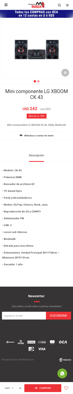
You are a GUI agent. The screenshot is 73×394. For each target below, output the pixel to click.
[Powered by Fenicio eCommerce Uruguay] (65, 360)
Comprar (45, 388)
